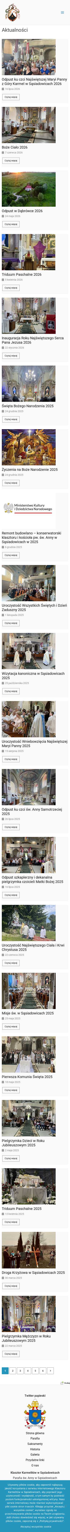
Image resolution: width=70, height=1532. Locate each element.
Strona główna (35, 1433)
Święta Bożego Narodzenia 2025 (27, 406)
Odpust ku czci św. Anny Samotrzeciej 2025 (32, 811)
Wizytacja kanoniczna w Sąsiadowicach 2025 (33, 675)
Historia (35, 1449)
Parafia (35, 1438)
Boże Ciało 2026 (14, 147)
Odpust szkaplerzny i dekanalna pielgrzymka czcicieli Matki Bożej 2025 (32, 879)
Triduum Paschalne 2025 (21, 1208)
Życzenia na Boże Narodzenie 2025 (30, 469)
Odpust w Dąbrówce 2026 (22, 211)
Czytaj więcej (11, 97)
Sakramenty (35, 1444)
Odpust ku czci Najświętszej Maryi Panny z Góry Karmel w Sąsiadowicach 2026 (34, 81)
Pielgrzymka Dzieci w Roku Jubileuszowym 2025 (23, 1143)
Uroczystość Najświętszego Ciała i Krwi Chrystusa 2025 (33, 947)
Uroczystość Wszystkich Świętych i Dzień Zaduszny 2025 (34, 607)
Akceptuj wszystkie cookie (35, 1526)
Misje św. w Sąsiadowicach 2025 (28, 1013)
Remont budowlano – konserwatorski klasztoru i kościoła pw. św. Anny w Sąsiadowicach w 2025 (31, 537)
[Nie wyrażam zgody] (65, 1506)
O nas (35, 1465)
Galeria (35, 1454)
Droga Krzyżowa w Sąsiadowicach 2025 (33, 1272)
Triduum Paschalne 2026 (21, 274)
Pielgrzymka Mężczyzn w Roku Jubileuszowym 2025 (26, 1338)
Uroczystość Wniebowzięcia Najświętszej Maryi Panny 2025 (34, 743)
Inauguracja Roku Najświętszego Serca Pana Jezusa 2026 (33, 340)
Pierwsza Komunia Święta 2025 (27, 1077)
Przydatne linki (35, 1460)
